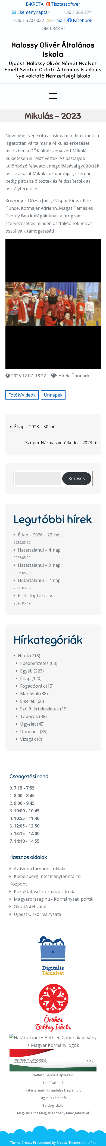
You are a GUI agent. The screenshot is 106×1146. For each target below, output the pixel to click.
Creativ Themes (69, 1142)
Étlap (25, 678)
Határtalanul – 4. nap (39, 550)
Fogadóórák (32, 686)
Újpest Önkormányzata (37, 914)
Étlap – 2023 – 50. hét (35, 427)
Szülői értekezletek (39, 709)
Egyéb (26, 671)
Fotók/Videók (22, 395)
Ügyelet (28, 724)
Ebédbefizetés (34, 663)
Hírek (63, 376)
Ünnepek (80, 376)
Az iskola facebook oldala (39, 869)
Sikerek (27, 701)
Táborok (29, 716)
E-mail (58, 20)
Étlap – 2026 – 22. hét (39, 535)
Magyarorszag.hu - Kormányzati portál (53, 899)
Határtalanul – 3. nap (39, 565)
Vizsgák (28, 739)
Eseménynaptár (32, 12)
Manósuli (29, 694)
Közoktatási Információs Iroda (45, 891)
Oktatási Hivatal (30, 907)
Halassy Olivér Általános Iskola (53, 50)
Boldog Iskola (53, 1105)
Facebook (82, 20)
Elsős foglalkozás (35, 595)
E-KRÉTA (34, 4)
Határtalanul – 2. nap (39, 580)
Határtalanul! (53, 1082)
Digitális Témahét (53, 1098)
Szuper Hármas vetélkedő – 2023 (58, 443)
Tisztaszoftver (65, 4)
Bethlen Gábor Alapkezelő (53, 1075)
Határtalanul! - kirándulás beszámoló (53, 1090)
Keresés (76, 478)
